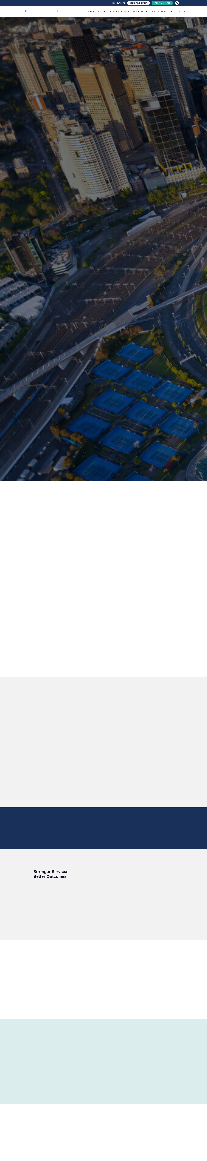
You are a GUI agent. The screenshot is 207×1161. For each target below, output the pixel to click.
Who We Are (139, 11)
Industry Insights (160, 11)
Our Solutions (95, 11)
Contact (181, 11)
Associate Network (119, 11)
